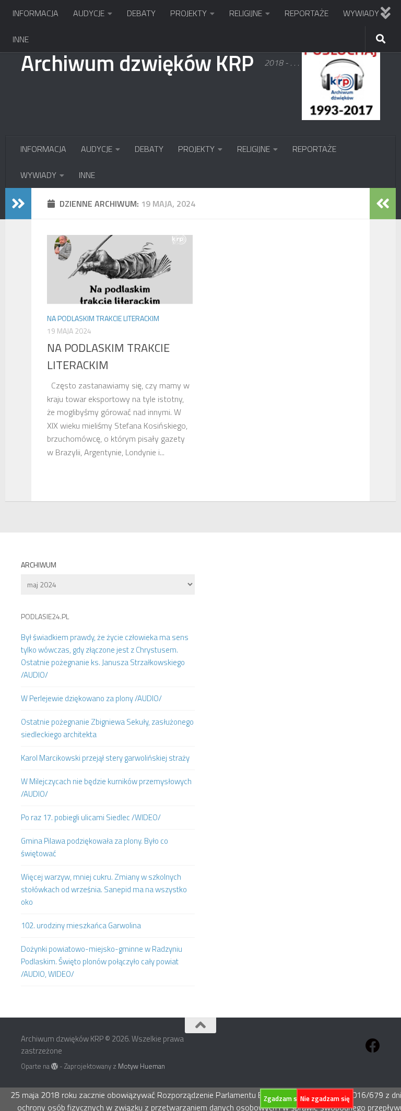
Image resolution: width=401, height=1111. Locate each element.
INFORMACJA (35, 13)
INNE (21, 39)
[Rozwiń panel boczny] (18, 203)
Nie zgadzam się (325, 1098)
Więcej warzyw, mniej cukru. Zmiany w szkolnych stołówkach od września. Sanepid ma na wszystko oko (104, 889)
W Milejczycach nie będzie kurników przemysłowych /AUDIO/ (106, 787)
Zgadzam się (283, 1098)
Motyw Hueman (141, 1066)
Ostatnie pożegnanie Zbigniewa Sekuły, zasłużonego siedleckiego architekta (107, 728)
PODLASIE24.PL (45, 616)
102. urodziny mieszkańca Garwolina (81, 925)
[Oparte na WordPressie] (54, 1066)
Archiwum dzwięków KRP (137, 62)
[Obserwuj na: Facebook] (372, 1045)
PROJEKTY (188, 13)
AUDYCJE (88, 13)
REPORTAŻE (306, 13)
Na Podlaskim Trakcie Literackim (103, 318)
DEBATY (141, 13)
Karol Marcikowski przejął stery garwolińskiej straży (105, 758)
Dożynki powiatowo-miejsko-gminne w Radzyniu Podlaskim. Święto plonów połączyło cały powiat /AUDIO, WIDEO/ (101, 961)
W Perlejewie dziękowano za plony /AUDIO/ (91, 698)
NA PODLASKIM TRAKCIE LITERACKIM (108, 356)
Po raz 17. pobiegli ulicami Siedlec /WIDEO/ (91, 817)
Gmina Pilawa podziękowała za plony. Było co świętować (94, 847)
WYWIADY (361, 13)
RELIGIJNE (245, 13)
